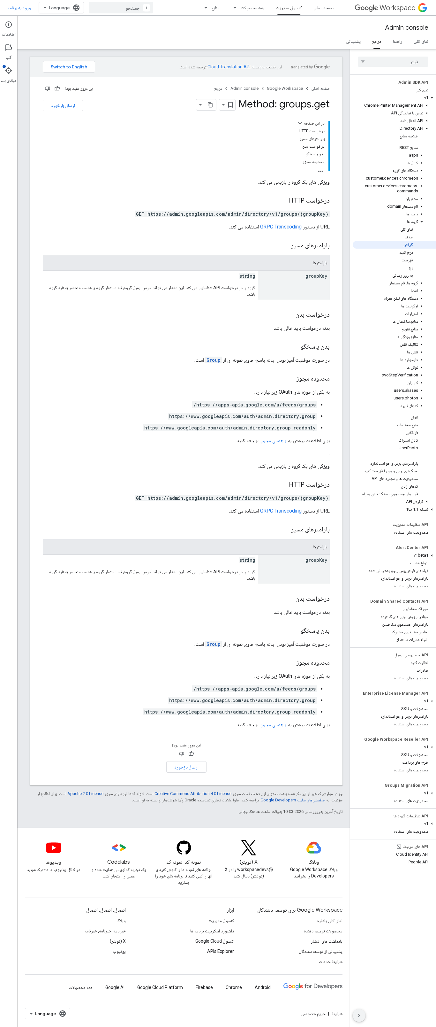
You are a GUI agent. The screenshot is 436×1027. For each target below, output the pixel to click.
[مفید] (57, 88)
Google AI (114, 987)
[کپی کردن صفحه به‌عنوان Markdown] (210, 104)
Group (214, 360)
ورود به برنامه (19, 7)
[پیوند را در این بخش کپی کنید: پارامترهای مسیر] (283, 246)
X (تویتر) (118, 941)
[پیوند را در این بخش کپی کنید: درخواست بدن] (289, 315)
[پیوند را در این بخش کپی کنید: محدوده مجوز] (290, 379)
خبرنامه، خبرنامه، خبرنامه (105, 930)
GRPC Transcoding (281, 227)
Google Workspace (285, 88)
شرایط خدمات (330, 961)
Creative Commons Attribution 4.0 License (192, 793)
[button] (394, 98)
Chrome (234, 987)
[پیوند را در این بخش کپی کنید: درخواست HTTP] (282, 201)
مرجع (376, 41)
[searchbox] (393, 62)
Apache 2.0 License (85, 793)
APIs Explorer (220, 951)
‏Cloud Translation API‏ (229, 66)
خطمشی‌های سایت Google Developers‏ (292, 800)
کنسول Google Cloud (214, 941)
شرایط (337, 1013)
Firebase (204, 987)
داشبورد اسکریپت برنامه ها (212, 930)
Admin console (406, 28)
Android (263, 987)
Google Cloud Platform (160, 987)
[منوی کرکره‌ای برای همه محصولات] (233, 7)
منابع (216, 8)
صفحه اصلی (323, 8)
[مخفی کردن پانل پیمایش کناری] (359, 1015)
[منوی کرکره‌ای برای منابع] (204, 7)
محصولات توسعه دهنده (323, 930)
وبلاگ (121, 920)
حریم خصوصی (313, 1013)
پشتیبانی (353, 41)
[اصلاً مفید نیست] (47, 88)
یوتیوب (119, 951)
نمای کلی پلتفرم (329, 920)
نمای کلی (421, 41)
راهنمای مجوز (273, 440)
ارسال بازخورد (63, 105)
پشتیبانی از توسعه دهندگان (320, 951)
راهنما (397, 41)
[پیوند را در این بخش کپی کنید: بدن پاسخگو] (294, 347)
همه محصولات (252, 8)
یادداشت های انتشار (326, 941)
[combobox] (121, 7)
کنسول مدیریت (289, 8)
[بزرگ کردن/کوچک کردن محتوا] (300, 123)
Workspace (398, 8)
